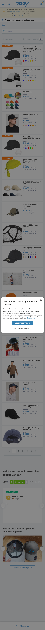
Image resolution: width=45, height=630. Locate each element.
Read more (31, 318)
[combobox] (41, 300)
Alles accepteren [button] (22, 323)
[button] (22, 328)
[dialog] (22, 315)
